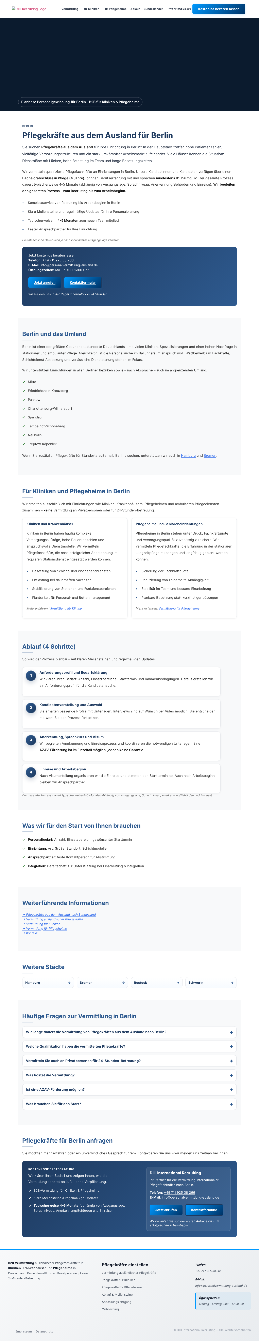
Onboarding (110, 1309)
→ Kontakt (29, 933)
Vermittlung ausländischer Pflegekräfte (129, 1272)
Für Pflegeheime (114, 9)
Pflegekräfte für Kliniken (118, 1280)
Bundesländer (153, 9)
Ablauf (135, 9)
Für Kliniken (91, 9)
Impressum (24, 1331)
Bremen (210, 455)
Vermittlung (70, 9)
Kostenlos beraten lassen (219, 9)
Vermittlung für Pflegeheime (179, 608)
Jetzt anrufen (44, 282)
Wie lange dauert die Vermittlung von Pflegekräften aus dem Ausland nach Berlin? (96, 1032)
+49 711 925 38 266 (180, 9)
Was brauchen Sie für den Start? (53, 1104)
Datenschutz (44, 1331)
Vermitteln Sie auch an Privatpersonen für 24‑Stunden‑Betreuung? (83, 1061)
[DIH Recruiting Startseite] (29, 8)
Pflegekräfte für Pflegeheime (122, 1287)
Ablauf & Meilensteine (117, 1294)
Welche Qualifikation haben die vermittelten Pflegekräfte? (75, 1046)
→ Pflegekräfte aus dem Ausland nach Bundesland (59, 914)
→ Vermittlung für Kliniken (41, 924)
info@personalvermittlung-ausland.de (69, 265)
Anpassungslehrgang (116, 1302)
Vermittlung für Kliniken (66, 608)
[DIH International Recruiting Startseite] (22, 1258)
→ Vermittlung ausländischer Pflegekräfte (52, 919)
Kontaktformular (83, 282)
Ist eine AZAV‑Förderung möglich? (55, 1090)
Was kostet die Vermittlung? (50, 1075)
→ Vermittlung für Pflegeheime (44, 928)
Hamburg (188, 455)
